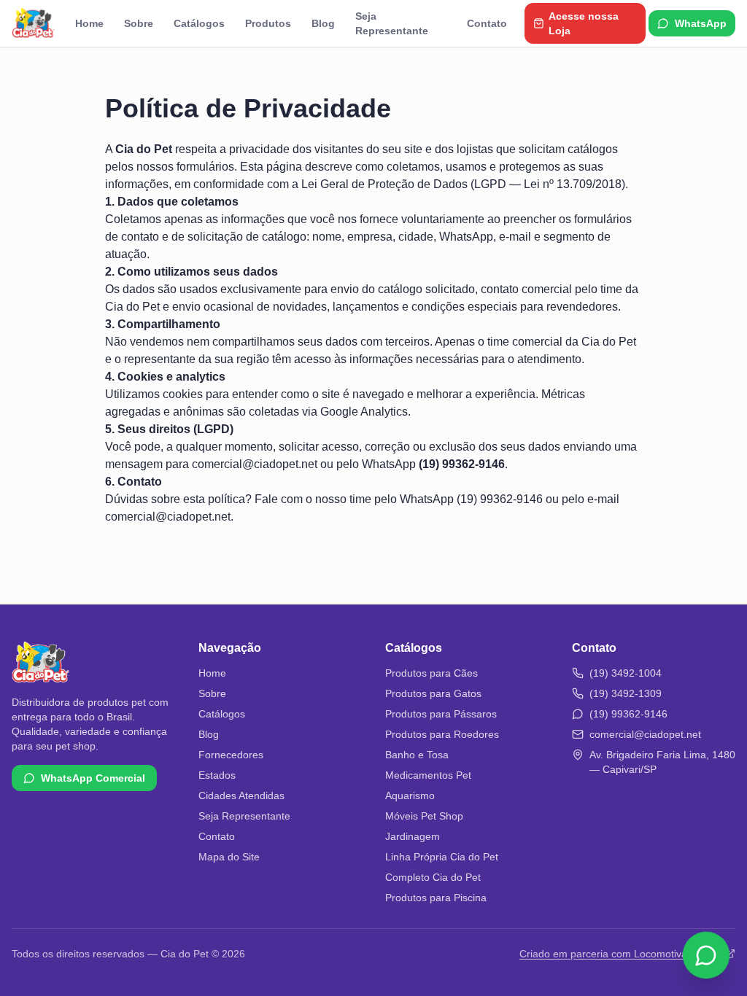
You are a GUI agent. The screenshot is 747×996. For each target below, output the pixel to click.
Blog (323, 23)
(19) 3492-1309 (625, 693)
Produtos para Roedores (442, 734)
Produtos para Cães (431, 673)
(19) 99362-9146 (500, 499)
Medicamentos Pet (428, 775)
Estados (217, 775)
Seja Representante (391, 23)
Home (89, 23)
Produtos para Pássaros (441, 714)
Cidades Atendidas (241, 795)
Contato (487, 23)
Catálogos (199, 23)
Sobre (138, 23)
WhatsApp (701, 23)
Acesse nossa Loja (584, 23)
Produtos (268, 23)
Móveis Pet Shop (424, 816)
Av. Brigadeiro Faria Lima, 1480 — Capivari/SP (662, 762)
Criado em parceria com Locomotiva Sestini (620, 954)
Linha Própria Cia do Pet (441, 857)
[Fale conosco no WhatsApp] (706, 953)
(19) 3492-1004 (625, 673)
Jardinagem (412, 836)
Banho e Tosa (417, 754)
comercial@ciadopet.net (254, 464)
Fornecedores (230, 754)
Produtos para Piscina (436, 897)
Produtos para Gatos (433, 693)
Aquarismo (410, 795)
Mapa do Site (229, 857)
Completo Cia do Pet (433, 877)
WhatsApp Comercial (93, 778)
